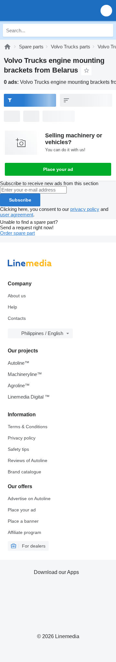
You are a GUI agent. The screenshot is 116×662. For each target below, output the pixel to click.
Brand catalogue (24, 471)
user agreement (16, 214)
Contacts (17, 318)
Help (12, 307)
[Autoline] (7, 47)
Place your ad (58, 169)
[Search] (106, 30)
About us (17, 295)
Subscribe (20, 200)
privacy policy (84, 209)
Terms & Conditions (27, 426)
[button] (106, 10)
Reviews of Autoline (27, 460)
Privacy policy (21, 437)
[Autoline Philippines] (42, 10)
